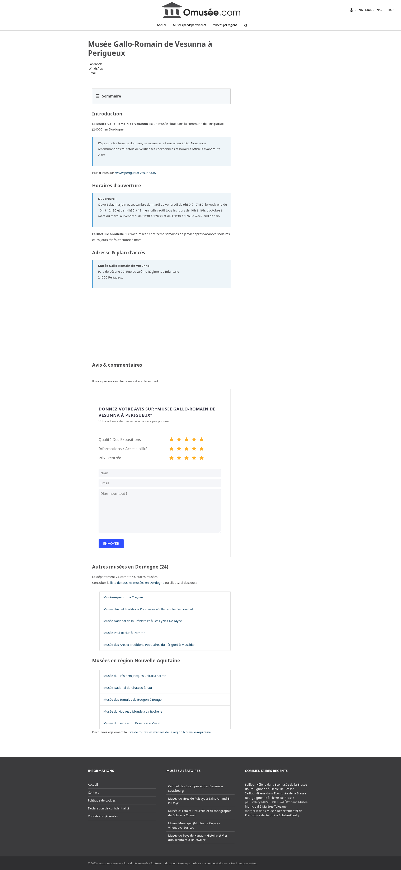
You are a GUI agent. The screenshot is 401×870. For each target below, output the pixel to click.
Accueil (161, 25)
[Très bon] (194, 440)
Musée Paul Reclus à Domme (124, 633)
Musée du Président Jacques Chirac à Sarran (134, 676)
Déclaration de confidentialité (108, 808)
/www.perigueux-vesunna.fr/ (135, 173)
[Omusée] (200, 10)
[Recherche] (245, 25)
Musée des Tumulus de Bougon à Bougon (133, 699)
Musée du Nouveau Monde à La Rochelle (132, 711)
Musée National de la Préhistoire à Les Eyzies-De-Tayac (142, 621)
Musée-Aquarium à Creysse (123, 597)
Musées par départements (189, 25)
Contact (93, 792)
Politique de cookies (102, 800)
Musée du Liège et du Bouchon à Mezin (131, 723)
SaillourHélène (255, 793)
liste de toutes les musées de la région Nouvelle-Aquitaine (169, 732)
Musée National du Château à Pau (127, 687)
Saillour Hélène (255, 784)
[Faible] (179, 440)
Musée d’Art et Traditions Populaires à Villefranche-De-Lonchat (148, 609)
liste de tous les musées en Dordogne (137, 582)
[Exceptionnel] (201, 440)
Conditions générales (103, 816)
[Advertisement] (279, 65)
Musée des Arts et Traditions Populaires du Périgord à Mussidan (149, 644)
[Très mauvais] (171, 440)
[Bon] (186, 440)
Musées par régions (225, 25)
